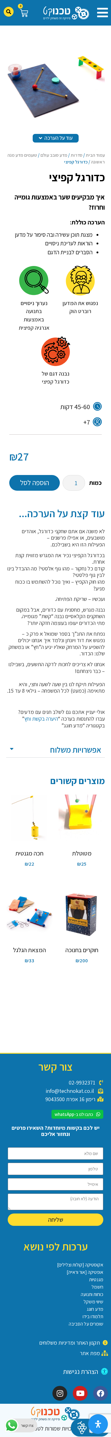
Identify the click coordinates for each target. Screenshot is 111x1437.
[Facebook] (100, 1393)
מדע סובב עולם (53, 155)
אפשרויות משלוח (75, 749)
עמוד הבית (95, 155)
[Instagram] (59, 1393)
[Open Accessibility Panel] (98, 1424)
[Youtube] (80, 1393)
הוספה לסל (34, 482)
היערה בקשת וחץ (41, 718)
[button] (100, 12)
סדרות (76, 155)
